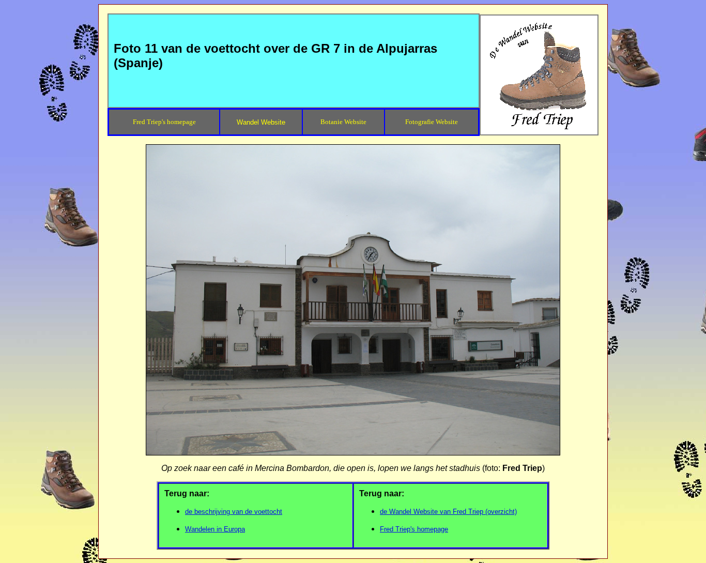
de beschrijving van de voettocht (233, 511)
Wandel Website (261, 122)
